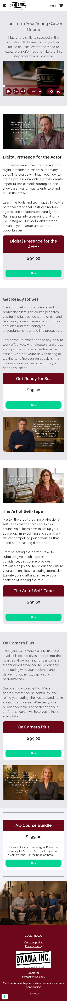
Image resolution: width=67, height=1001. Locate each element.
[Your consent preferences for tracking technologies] (5, 996)
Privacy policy (33, 946)
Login (52, 5)
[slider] (4, 86)
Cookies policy (33, 942)
